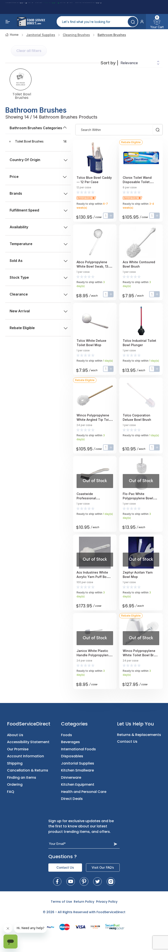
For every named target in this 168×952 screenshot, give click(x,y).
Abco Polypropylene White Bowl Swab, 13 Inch (92, 266)
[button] (142, 21)
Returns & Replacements (139, 734)
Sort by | (109, 62)
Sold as (16, 260)
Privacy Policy (106, 901)
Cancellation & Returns (27, 770)
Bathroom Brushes (112, 35)
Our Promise (17, 749)
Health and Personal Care (83, 791)
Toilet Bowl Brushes (21, 96)
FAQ (10, 791)
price (14, 176)
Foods (66, 734)
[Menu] (7, 21)
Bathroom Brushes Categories (36, 128)
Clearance (19, 294)
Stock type (19, 277)
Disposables (72, 756)
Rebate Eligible (22, 328)
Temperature (21, 244)
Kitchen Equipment (77, 784)
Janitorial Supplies (40, 35)
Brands (16, 193)
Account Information (25, 756)
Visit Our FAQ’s (103, 867)
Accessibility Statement (28, 741)
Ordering (15, 784)
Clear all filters (28, 50)
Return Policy (84, 901)
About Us (15, 734)
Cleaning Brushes (76, 35)
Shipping (15, 763)
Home (14, 34)
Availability (19, 227)
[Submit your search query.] (133, 22)
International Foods (78, 749)
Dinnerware (71, 777)
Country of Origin (25, 160)
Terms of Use (61, 901)
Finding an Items (21, 777)
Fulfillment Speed (24, 210)
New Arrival (20, 311)
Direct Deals (72, 798)
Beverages (70, 741)
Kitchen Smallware (77, 770)
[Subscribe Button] (115, 844)
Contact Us (127, 741)
